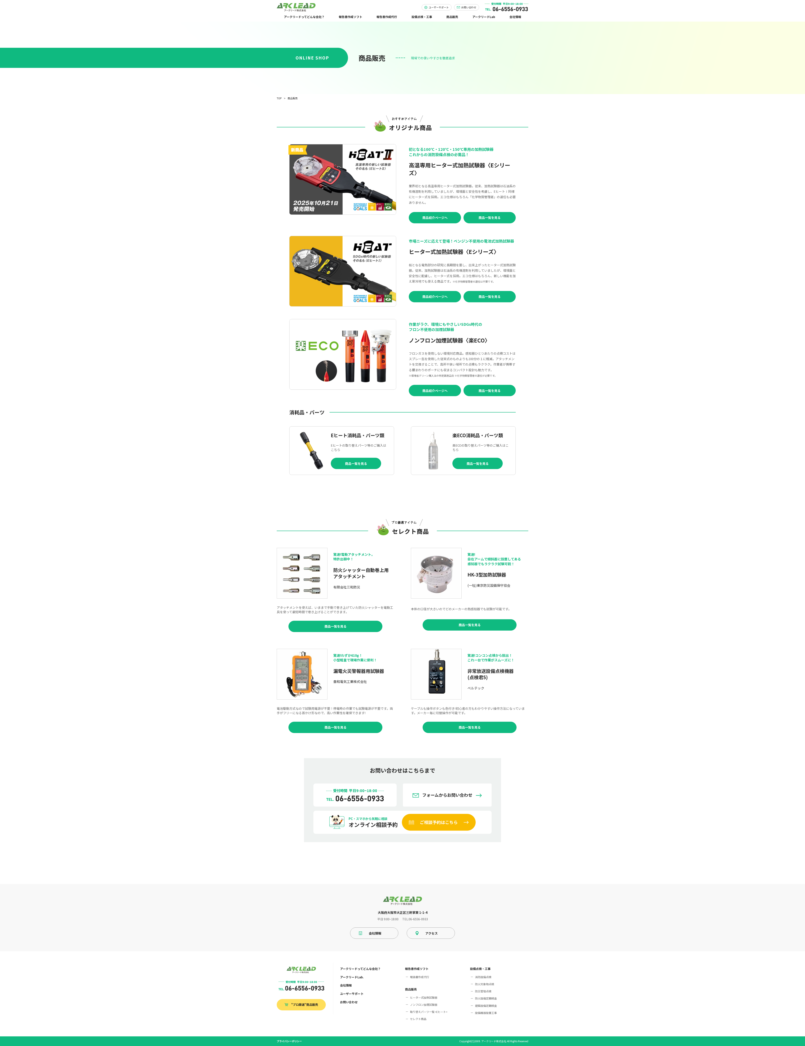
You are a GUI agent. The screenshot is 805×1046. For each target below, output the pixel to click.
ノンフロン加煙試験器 (423, 1005)
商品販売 (452, 17)
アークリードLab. (352, 977)
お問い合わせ (349, 1002)
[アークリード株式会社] (296, 7)
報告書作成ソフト (350, 17)
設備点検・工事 (422, 17)
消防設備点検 (483, 977)
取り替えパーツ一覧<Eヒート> (429, 1012)
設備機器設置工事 (486, 1013)
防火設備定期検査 (486, 998)
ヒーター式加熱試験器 (423, 997)
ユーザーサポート (352, 994)
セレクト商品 (418, 1019)
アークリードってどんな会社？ (304, 17)
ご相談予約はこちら (439, 822)
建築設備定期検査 (486, 1006)
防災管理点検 (483, 991)
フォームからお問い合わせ (447, 795)
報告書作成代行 (387, 17)
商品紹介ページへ (435, 217)
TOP (279, 98)
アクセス (431, 933)
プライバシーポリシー (289, 1041)
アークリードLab (483, 17)
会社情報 (515, 17)
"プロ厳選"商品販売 (304, 1004)
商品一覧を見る (490, 217)
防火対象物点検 (484, 984)
